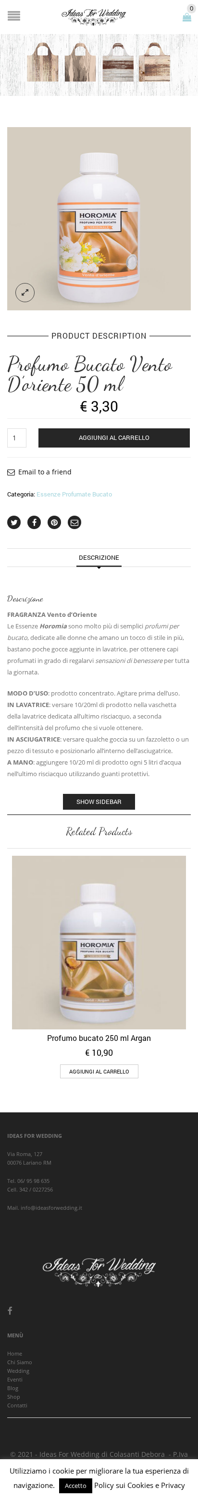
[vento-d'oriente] (99, 218)
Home (14, 1353)
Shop (13, 1396)
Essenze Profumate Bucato (74, 494)
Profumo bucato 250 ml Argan (99, 1038)
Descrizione (99, 557)
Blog (12, 1388)
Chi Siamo (19, 1362)
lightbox (25, 292)
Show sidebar (99, 801)
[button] (99, 1071)
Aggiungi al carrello (114, 437)
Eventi (15, 1379)
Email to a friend (45, 471)
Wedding (18, 1370)
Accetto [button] (76, 1485)
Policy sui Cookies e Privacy (139, 1485)
